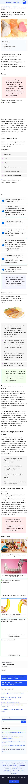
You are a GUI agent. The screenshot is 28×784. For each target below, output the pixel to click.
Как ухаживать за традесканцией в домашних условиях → (12, 683)
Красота (21, 768)
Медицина (5, 765)
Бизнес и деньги (14, 763)
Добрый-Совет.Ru (12, 2)
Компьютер (14, 768)
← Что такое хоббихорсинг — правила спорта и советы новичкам (13, 677)
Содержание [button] (14, 41)
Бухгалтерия (14, 773)
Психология (22, 765)
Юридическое (21, 770)
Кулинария (8, 6)
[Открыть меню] (24, 2)
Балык (5, 44)
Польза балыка (7, 48)
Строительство (13, 765)
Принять (14, 781)
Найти (23, 721)
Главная (3, 6)
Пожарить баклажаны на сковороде (10, 702)
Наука (14, 770)
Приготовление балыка (9, 46)
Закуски (15, 6)
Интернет (7, 768)
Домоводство (7, 770)
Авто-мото (5, 763)
